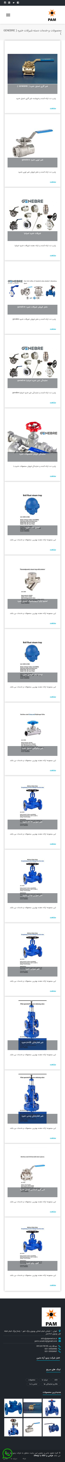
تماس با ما (33, 1384)
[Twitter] (13, 3)
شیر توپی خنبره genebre (32, 159)
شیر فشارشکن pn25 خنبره (33, 1042)
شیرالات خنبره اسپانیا (32, 233)
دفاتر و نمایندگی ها (51, 1384)
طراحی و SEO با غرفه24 (43, 1455)
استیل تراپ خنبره (32, 527)
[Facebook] (18, 3)
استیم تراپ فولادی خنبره (32, 674)
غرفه (24, 1458)
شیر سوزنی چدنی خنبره (32, 895)
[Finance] (52, 14)
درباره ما (45, 1380)
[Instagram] (5, 3)
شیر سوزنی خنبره (32, 968)
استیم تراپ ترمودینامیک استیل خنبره (33, 601)
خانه (56, 1380)
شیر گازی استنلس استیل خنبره (32, 1189)
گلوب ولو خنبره (32, 1263)
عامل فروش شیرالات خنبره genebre (32, 307)
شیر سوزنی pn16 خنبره (32, 821)
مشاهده (53, 108)
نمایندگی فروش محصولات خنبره (32, 454)
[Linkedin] (9, 3)
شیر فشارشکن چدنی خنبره (32, 1116)
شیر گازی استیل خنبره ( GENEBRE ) (32, 86)
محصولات (31, 1380)
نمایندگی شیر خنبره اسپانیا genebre (32, 380)
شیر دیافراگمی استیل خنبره (32, 748)
